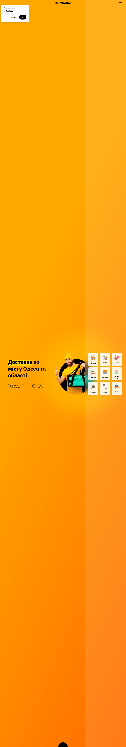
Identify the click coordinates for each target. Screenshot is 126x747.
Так (23, 17)
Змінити (13, 17)
